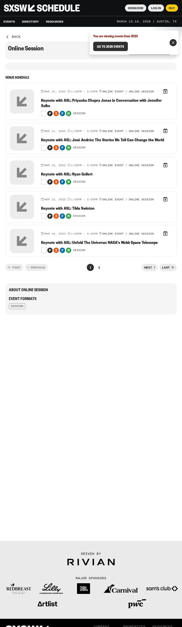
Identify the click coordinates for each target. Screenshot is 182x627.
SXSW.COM (135, 8)
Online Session (141, 91)
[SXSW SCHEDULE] (42, 8)
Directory (30, 21)
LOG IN (156, 8)
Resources (54, 21)
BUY (172, 8)
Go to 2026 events (110, 46)
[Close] (173, 42)
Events (9, 21)
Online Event (113, 91)
